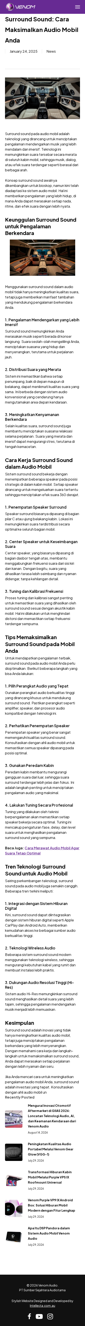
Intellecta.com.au (42, 1305)
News (51, 51)
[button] (77, 7)
